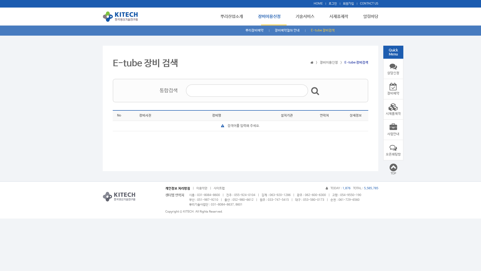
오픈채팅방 (393, 154)
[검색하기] (315, 90)
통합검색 (169, 91)
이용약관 (201, 188)
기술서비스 (305, 16)
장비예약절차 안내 (287, 30)
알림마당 (370, 16)
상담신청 (393, 73)
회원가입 (348, 4)
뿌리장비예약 (255, 30)
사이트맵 (219, 188)
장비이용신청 (269, 16)
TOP (393, 173)
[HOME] (311, 62)
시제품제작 (338, 16)
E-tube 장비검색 (323, 30)
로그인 (333, 4)
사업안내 (393, 134)
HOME (318, 4)
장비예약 (393, 93)
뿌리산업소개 (231, 16)
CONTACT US (369, 4)
